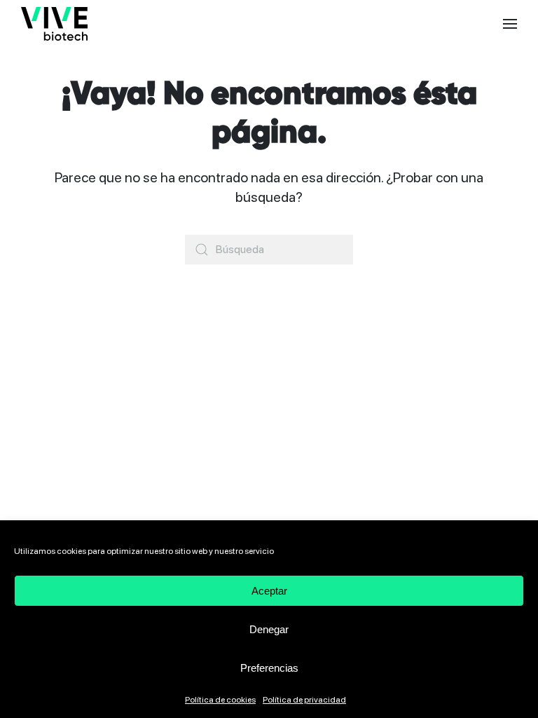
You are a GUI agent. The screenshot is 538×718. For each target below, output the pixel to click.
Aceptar (269, 591)
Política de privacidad (304, 700)
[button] (510, 24)
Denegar (269, 629)
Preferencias (269, 668)
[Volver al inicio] (54, 24)
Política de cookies (220, 700)
